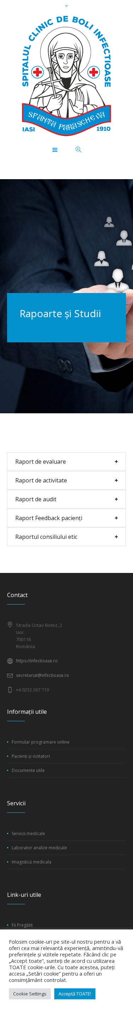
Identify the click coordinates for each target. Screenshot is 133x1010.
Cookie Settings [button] (29, 993)
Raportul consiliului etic (46, 537)
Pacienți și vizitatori (31, 756)
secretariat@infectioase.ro (42, 675)
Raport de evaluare (40, 461)
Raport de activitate (41, 480)
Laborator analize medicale (39, 848)
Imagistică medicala (31, 862)
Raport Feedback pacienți (48, 518)
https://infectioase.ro (37, 661)
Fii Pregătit (22, 925)
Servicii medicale (28, 833)
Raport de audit (35, 499)
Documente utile (28, 770)
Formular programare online (41, 742)
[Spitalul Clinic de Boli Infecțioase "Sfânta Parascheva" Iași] (66, 76)
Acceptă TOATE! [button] (75, 993)
